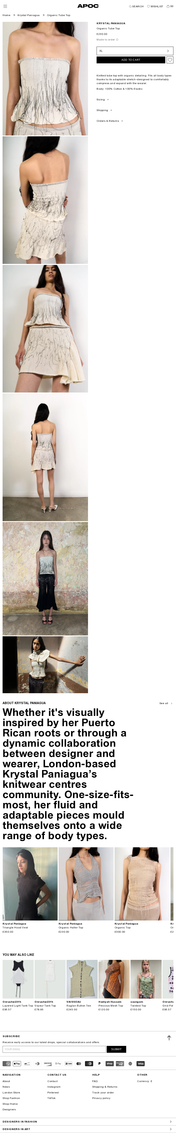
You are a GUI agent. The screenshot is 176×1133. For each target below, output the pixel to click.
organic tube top (58, 15)
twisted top (138, 1005)
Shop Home (10, 1103)
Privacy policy (101, 1098)
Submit (116, 1049)
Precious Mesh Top (111, 1005)
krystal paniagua (111, 23)
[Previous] (6, 883)
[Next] (54, 883)
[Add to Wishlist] (170, 60)
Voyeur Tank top (45, 1005)
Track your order (103, 1092)
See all (163, 703)
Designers (9, 1109)
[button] (5, 6)
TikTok (51, 1098)
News (6, 1086)
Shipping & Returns (104, 1086)
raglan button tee (79, 1005)
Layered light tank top (18, 1005)
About (6, 1081)
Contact (52, 1081)
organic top (123, 927)
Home (6, 15)
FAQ (95, 1081)
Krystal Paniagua (29, 15)
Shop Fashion (11, 1098)
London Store (11, 1092)
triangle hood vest (15, 927)
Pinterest (53, 1092)
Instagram (54, 1086)
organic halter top (71, 927)
